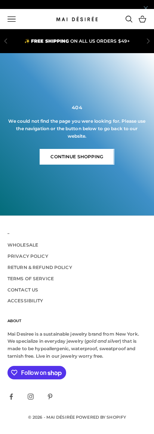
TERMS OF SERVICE (30, 278)
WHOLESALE (22, 245)
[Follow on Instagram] (30, 396)
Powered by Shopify (101, 417)
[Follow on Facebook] (11, 396)
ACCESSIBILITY (25, 300)
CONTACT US (22, 290)
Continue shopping (76, 156)
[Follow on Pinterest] (50, 396)
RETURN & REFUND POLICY (39, 267)
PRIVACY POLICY (27, 256)
